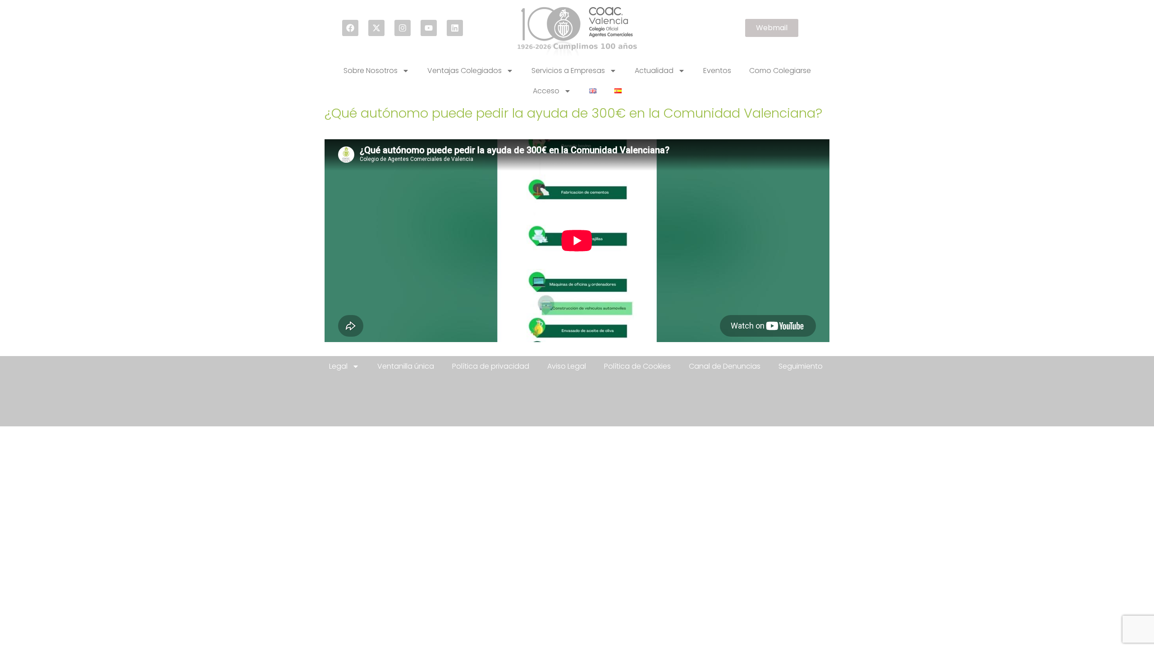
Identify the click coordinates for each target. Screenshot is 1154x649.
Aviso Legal (566, 366)
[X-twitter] (376, 28)
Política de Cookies (637, 366)
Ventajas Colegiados (464, 70)
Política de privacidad (490, 366)
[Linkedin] (455, 28)
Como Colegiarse (780, 70)
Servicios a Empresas (568, 70)
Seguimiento (800, 366)
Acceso (546, 91)
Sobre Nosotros (370, 70)
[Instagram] (402, 28)
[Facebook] (350, 28)
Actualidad (654, 70)
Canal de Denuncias (724, 366)
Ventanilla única (405, 366)
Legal (338, 366)
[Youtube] (429, 28)
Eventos (717, 70)
